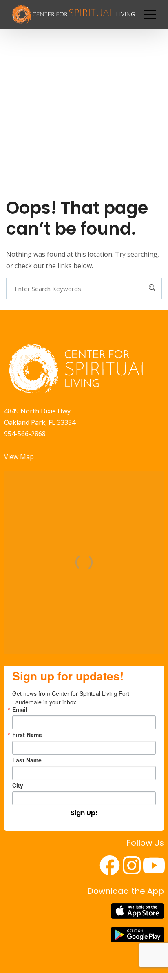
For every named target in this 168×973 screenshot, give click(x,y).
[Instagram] (132, 865)
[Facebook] (109, 865)
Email (19, 709)
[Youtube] (154, 865)
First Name (27, 735)
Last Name (27, 760)
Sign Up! (84, 812)
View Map (19, 456)
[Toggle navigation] (150, 14)
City (17, 785)
